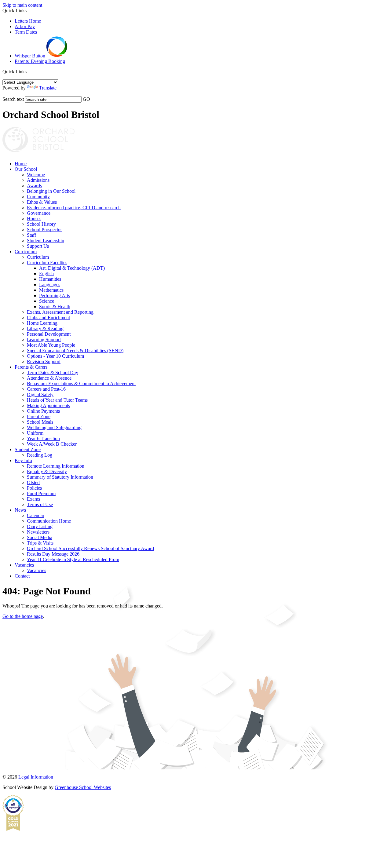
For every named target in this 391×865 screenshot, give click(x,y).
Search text (13, 99)
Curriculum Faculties (47, 262)
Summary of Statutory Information (60, 477)
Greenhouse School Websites (83, 787)
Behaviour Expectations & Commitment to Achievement (81, 383)
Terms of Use (40, 504)
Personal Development (49, 334)
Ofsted (33, 482)
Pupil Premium (41, 493)
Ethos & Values (42, 202)
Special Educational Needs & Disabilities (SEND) (75, 350)
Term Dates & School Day (52, 372)
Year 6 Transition (43, 438)
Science (46, 301)
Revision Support (43, 361)
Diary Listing (40, 526)
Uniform (35, 433)
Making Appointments (48, 405)
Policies (34, 488)
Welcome (36, 174)
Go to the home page (22, 616)
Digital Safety (40, 394)
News (20, 510)
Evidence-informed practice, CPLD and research (74, 207)
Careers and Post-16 (46, 389)
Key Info (23, 460)
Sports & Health (54, 306)
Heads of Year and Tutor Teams (57, 400)
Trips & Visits (40, 543)
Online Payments (43, 411)
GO (86, 99)
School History (41, 224)
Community (38, 196)
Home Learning (42, 323)
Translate (48, 87)
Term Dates (26, 32)
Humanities (50, 279)
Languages (49, 284)
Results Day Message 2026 (53, 554)
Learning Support (44, 339)
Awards (34, 185)
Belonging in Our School (51, 191)
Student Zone (28, 449)
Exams (33, 499)
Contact (22, 575)
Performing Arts (54, 295)
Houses (34, 218)
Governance (38, 213)
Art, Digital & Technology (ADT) (72, 268)
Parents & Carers (31, 367)
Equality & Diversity (47, 471)
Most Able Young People (51, 345)
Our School (26, 169)
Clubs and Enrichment (48, 317)
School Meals (40, 422)
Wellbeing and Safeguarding (54, 427)
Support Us (38, 246)
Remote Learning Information (55, 466)
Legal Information (35, 776)
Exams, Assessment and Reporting (60, 312)
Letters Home (28, 21)
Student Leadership (45, 240)
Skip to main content (22, 5)
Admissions (38, 180)
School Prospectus (44, 229)
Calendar (35, 515)
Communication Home (49, 521)
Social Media (39, 537)
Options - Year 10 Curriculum (55, 356)
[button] (29, 71)
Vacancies (24, 565)
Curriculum (26, 251)
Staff (31, 235)
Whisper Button (30, 55)
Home (21, 163)
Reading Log (39, 455)
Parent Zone (38, 416)
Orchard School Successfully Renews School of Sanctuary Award (90, 548)
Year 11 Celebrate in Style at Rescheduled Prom (73, 559)
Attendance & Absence (49, 378)
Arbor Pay (25, 26)
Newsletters (38, 532)
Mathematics (51, 290)
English (46, 273)
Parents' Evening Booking (40, 61)
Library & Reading (45, 328)
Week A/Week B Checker (52, 444)
